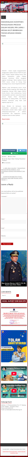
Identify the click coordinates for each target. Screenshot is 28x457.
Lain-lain (5, 159)
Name (3, 219)
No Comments (6, 162)
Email (3, 228)
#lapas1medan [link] (6, 119)
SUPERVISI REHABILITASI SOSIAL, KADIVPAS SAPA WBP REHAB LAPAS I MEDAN (12, 178)
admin (4, 156)
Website (3, 236)
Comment (4, 196)
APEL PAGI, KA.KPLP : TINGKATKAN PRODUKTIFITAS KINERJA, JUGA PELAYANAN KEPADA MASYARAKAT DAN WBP (13, 171)
